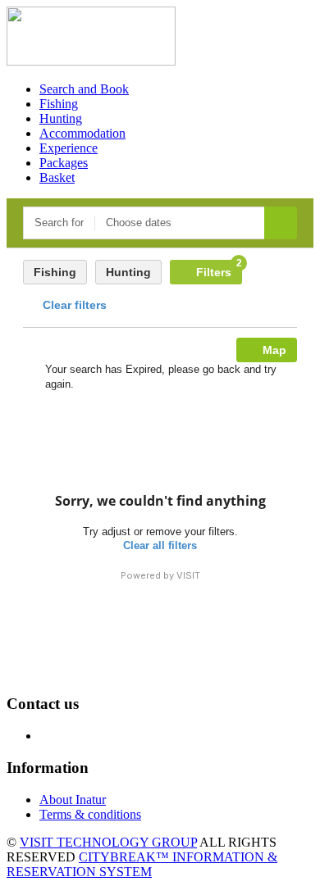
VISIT (188, 575)
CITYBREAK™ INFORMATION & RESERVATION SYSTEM (142, 864)
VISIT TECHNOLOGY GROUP (108, 842)
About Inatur (72, 799)
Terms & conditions (90, 814)
